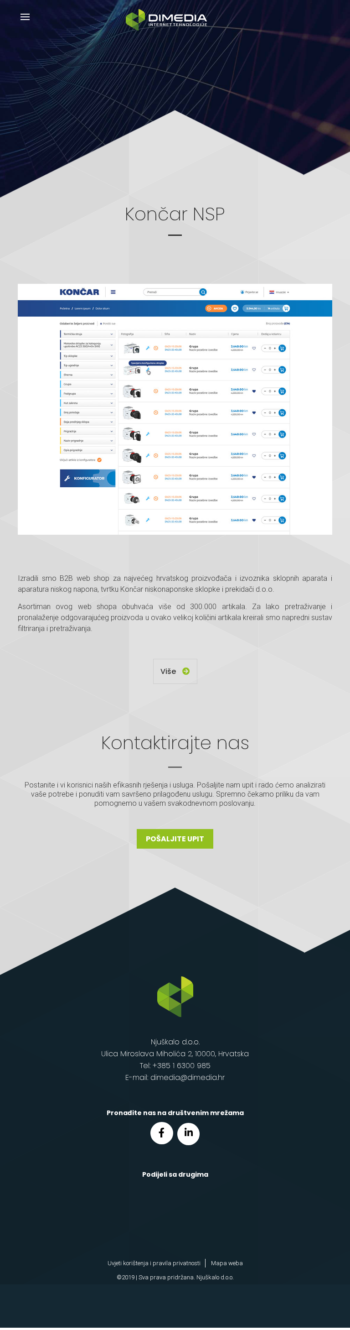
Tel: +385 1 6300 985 (175, 1065)
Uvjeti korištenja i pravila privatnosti (154, 1263)
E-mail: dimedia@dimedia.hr (175, 1077)
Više (169, 671)
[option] (175, 409)
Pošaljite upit (175, 839)
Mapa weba (227, 1263)
